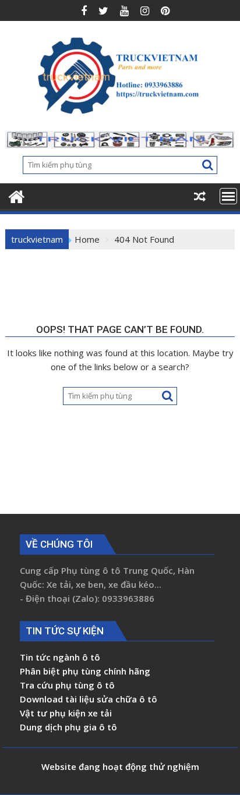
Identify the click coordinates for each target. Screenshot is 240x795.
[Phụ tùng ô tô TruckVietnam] (16, 195)
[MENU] (228, 196)
